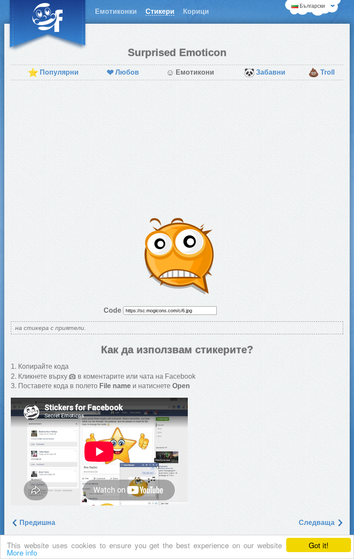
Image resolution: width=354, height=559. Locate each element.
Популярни (53, 72)
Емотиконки (116, 11)
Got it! (319, 545)
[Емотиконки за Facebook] (47, 26)
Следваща (317, 522)
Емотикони (190, 72)
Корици (196, 11)
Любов (123, 72)
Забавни (264, 72)
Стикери (159, 11)
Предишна (36, 522)
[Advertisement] (177, 149)
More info (22, 552)
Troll (321, 72)
